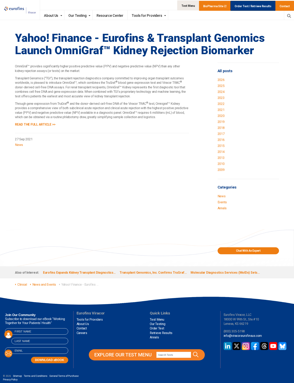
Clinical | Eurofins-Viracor (20, 10)
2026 (221, 80)
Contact (285, 6)
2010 (221, 164)
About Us (51, 16)
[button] (195, 354)
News (19, 145)
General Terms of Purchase (63, 376)
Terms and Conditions (35, 376)
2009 (221, 170)
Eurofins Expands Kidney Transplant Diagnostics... (79, 272)
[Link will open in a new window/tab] (228, 346)
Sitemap (17, 376)
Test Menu (188, 5)
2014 (221, 152)
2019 (221, 122)
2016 (221, 140)
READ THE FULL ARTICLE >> (35, 124)
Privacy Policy (10, 379)
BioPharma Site (213, 6)
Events (222, 202)
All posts (225, 71)
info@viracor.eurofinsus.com (243, 336)
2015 (221, 146)
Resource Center (110, 16)
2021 (221, 110)
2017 (221, 134)
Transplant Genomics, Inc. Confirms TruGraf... (153, 272)
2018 (221, 128)
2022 (221, 104)
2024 (221, 92)
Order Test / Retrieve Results (253, 6)
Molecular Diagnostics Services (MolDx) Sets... (225, 272)
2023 (221, 98)
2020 (221, 116)
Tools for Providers (147, 16)
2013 (221, 158)
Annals (222, 208)
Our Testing (77, 16)
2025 (221, 86)
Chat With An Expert (248, 250)
